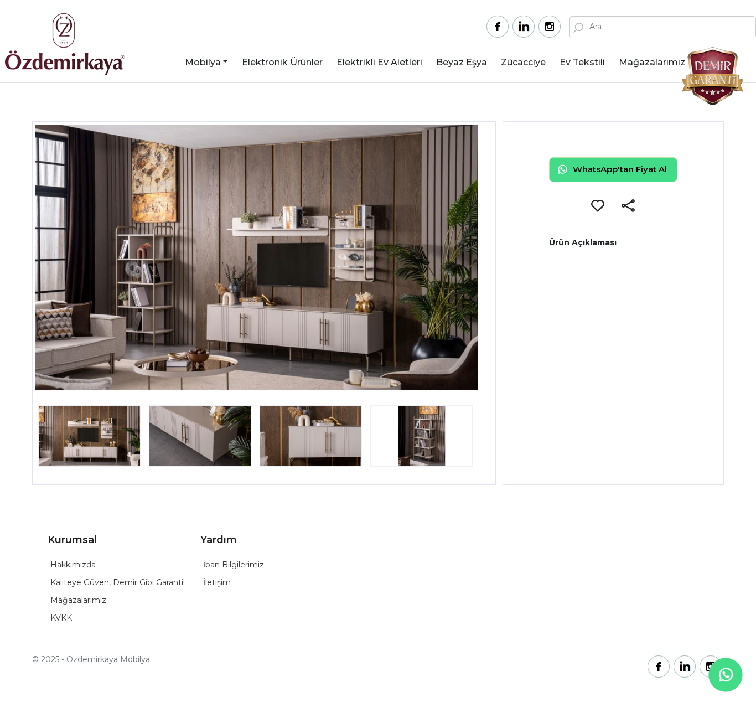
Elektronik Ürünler (282, 62)
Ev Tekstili (582, 62)
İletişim (217, 582)
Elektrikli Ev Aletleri (379, 62)
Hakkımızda (73, 565)
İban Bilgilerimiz (233, 565)
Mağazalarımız (652, 62)
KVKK (61, 618)
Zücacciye (523, 62)
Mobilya (203, 62)
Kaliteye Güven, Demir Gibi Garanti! (117, 582)
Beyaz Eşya (461, 62)
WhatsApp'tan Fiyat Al (620, 169)
